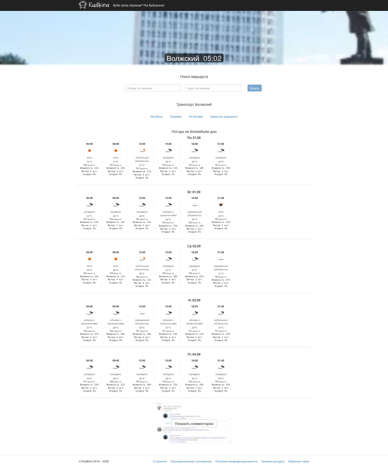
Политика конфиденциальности (236, 461)
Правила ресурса (272, 461)
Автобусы (156, 116)
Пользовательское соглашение (191, 461)
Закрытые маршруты (224, 116)
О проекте (160, 461)
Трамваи (176, 116)
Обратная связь (298, 461)
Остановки (196, 116)
